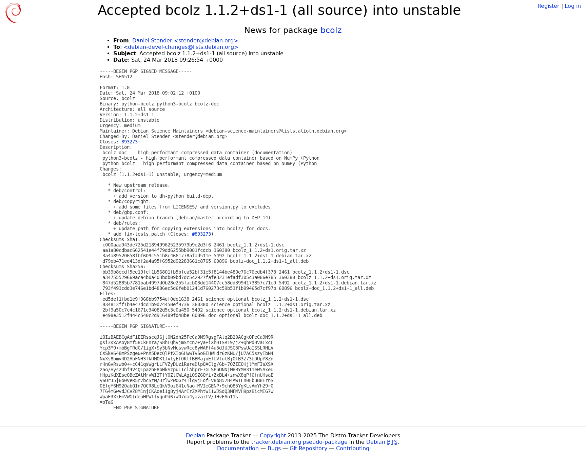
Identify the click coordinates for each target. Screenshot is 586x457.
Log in (573, 6)
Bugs (274, 448)
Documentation (238, 448)
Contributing (352, 448)
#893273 (201, 234)
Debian (195, 435)
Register (549, 6)
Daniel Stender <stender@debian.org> (185, 40)
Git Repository (308, 448)
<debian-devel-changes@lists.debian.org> (180, 47)
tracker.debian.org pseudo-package (299, 442)
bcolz (331, 30)
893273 (129, 141)
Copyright (273, 435)
